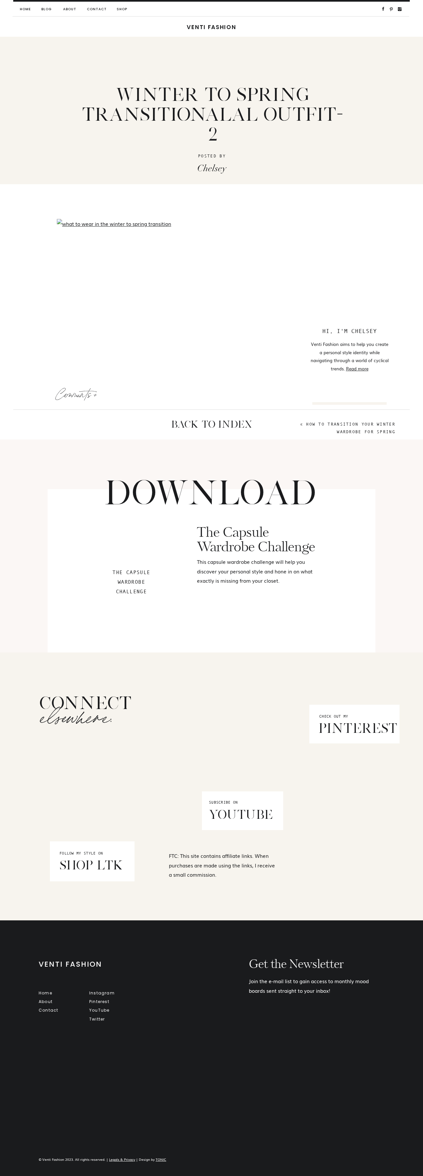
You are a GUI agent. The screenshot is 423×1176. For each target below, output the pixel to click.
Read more (357, 368)
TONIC (161, 1159)
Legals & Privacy (122, 1159)
